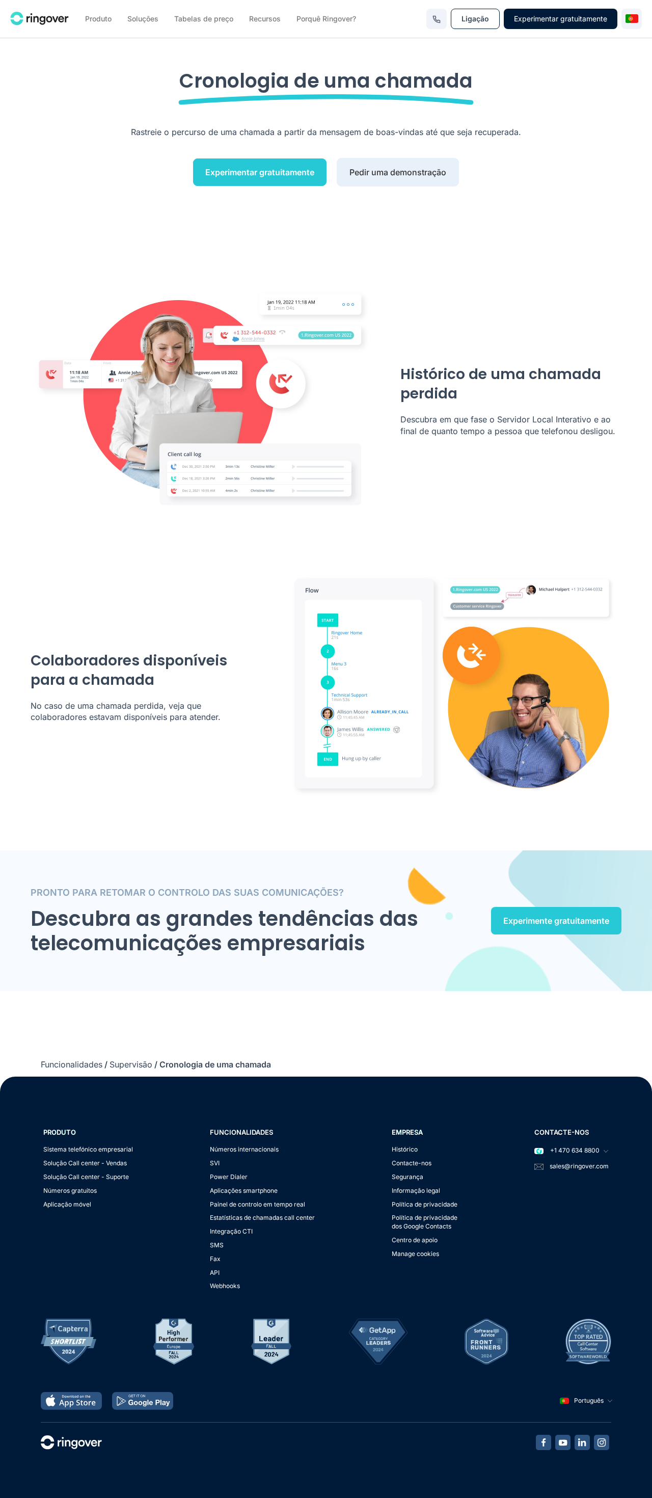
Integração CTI (231, 1231)
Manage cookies (415, 1254)
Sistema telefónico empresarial (88, 1149)
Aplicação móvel (67, 1204)
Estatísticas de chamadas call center (262, 1217)
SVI (215, 1163)
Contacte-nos (411, 1163)
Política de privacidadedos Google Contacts (424, 1222)
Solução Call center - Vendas (85, 1163)
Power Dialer (229, 1177)
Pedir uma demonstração (397, 172)
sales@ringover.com (579, 1166)
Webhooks (225, 1286)
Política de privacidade (424, 1204)
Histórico (405, 1149)
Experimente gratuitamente (556, 921)
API (215, 1272)
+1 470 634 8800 (574, 1150)
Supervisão (131, 1064)
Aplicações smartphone (244, 1190)
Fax (215, 1259)
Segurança (407, 1177)
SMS (217, 1245)
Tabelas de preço (203, 18)
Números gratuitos (70, 1190)
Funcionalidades (71, 1064)
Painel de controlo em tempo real (257, 1204)
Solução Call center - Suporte (86, 1177)
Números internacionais (244, 1149)
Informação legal (416, 1190)
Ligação (475, 18)
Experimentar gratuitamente (560, 18)
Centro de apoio (415, 1240)
